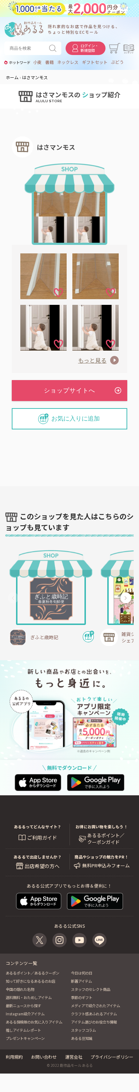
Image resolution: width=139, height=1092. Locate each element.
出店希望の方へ (42, 865)
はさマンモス (56, 147)
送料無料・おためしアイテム (29, 997)
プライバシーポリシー (112, 1057)
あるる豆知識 (81, 1038)
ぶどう (117, 62)
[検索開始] (54, 48)
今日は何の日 (81, 973)
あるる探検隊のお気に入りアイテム (34, 1022)
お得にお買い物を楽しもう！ (102, 826)
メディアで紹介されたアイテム (95, 1005)
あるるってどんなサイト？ (38, 826)
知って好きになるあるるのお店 (30, 981)
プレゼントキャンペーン (25, 1038)
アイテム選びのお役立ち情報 (94, 1022)
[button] (13, 598)
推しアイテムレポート (23, 1030)
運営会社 (73, 1057)
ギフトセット (95, 62)
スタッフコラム (83, 1030)
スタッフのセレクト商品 (90, 989)
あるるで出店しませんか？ (38, 857)
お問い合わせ (44, 1057)
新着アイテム (81, 981)
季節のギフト (81, 997)
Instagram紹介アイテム (25, 1013)
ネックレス (67, 62)
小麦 (37, 62)
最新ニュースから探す (23, 1005)
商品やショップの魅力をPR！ (101, 857)
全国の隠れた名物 (20, 989)
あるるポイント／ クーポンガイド (105, 838)
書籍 (49, 62)
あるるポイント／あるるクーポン (32, 973)
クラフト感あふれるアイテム (94, 1013)
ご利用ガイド (42, 837)
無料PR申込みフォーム (106, 865)
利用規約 (14, 1057)
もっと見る (92, 360)
